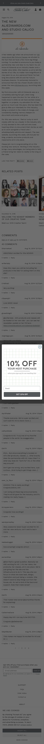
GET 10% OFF (22, 394)
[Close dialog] (39, 346)
